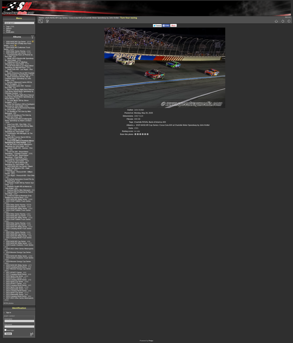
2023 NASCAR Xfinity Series (16, 217)
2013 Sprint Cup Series (14, 292)
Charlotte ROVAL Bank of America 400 (150, 122)
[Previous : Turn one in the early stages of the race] (282, 21)
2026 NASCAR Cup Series (16, 42)
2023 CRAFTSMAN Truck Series (18, 219)
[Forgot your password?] (31, 334)
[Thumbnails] (276, 21)
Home (41, 18)
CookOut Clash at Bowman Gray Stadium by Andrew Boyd (18, 196)
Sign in (8, 312)
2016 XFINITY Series (14, 278)
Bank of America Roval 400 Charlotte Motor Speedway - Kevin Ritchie (19, 74)
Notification (10, 32)
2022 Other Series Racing (15, 232)
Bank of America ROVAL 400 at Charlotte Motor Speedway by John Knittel (18, 78)
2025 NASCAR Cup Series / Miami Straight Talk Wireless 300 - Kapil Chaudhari (19, 168)
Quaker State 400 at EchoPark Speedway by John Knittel (17, 130)
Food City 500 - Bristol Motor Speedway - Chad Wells (16, 156)
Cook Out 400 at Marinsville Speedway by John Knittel (16, 163)
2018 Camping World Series (16, 267)
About (8, 30)
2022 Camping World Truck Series (19, 228)
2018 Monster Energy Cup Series (18, 261)
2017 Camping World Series (16, 274)
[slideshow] (47, 21)
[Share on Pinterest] (173, 26)
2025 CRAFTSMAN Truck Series (18, 201)
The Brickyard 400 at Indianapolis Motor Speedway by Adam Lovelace (18, 119)
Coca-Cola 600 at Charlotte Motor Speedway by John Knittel (19, 141)
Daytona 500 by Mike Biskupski (19, 190)
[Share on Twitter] (157, 26)
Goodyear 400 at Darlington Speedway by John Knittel (16, 160)
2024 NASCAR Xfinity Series (16, 208)
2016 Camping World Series (16, 280)
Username (8, 319)
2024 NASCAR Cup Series (16, 206)
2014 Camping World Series (16, 291)
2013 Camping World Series (16, 296)
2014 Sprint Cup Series (14, 287)
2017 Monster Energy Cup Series (18, 269)
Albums (17, 37)
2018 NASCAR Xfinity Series (16, 265)
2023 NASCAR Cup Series (16, 216)
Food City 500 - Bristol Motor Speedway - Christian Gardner (16, 152)
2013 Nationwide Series (15, 294)
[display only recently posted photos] (33, 37)
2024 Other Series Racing (15, 214)
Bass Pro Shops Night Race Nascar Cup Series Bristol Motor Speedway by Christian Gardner (19, 91)
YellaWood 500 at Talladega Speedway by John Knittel (16, 63)
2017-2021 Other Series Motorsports (19, 298)
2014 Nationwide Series (15, 289)
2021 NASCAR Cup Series (16, 234)
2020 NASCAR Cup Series (16, 241)
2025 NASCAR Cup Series (16, 53)
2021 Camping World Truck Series (19, 238)
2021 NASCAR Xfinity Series (16, 236)
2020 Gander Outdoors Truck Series (19, 245)
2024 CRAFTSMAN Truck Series (18, 210)
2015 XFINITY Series (14, 283)
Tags (8, 26)
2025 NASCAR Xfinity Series (16, 199)
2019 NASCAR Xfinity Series (16, 256)
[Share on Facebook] (166, 26)
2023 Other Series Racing (15, 223)
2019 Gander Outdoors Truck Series (19, 258)
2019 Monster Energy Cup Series (18, 252)
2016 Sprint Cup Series (14, 276)
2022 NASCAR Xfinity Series (16, 227)
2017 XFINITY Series (14, 272)
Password (8, 324)
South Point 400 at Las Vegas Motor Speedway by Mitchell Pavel (19, 66)
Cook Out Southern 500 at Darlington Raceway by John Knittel (19, 105)
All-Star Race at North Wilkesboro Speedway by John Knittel (18, 145)
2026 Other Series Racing (15, 51)
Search (8, 28)
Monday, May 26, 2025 (143, 113)
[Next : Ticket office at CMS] (289, 21)
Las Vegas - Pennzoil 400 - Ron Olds (20, 175)
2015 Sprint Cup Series (14, 281)
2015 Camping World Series (16, 285)
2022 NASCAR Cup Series (16, 225)
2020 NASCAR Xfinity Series (16, 243)
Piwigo (151, 340)
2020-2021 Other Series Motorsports (19, 249)
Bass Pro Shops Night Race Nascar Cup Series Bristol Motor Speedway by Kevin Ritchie (19, 97)
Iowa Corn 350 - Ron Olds (17, 124)
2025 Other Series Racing (15, 205)
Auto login (10, 330)
